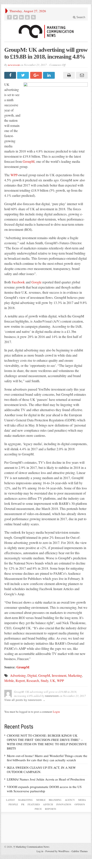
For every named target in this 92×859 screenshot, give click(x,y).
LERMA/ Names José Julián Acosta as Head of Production (46, 779)
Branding (55, 800)
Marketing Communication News (31, 846)
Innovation (63, 804)
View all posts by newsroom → (24, 700)
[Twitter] (16, 17)
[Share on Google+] (36, 75)
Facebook (18, 282)
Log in (40, 851)
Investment (59, 675)
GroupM (28, 161)
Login (56, 712)
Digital (32, 675)
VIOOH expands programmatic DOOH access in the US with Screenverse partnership (44, 789)
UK (52, 680)
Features (34, 804)
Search (80, 17)
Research (33, 680)
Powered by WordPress (57, 851)
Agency (70, 800)
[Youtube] (28, 17)
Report (20, 680)
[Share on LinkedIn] (49, 75)
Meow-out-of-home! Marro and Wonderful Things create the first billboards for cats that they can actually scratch (47, 758)
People (13, 804)
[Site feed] (34, 17)
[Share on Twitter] (23, 75)
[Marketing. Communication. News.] (46, 31)
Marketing (75, 675)
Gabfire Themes (79, 851)
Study (44, 680)
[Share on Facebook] (10, 75)
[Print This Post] (68, 75)
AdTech (48, 804)
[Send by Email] (81, 75)
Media (82, 800)
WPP (13, 175)
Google (36, 282)
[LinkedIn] (22, 17)
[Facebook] (10, 17)
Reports (50, 809)
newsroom (14, 65)
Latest (10, 800)
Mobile (9, 680)
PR (22, 804)
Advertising (18, 675)
